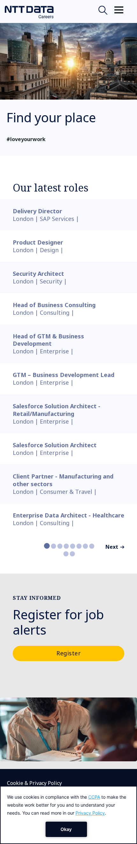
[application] (68, 815)
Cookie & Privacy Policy (34, 783)
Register (68, 653)
